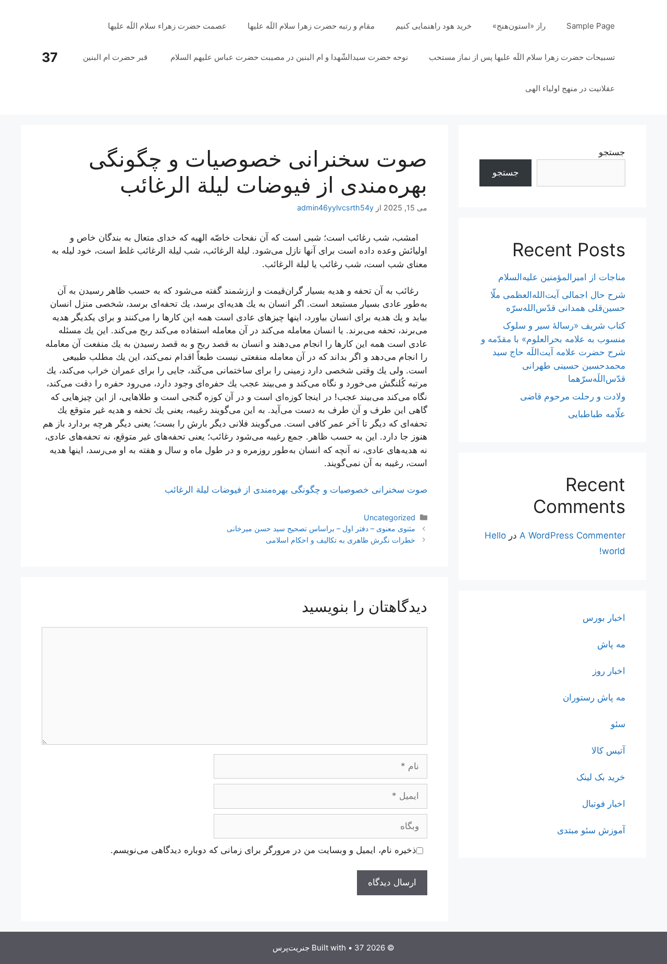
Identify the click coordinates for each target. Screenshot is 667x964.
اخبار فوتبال (603, 803)
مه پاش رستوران (594, 697)
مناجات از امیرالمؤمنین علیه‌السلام (561, 277)
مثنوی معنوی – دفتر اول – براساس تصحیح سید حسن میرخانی (321, 528)
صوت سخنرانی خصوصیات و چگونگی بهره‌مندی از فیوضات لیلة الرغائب (296, 489)
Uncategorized (389, 517)
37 (50, 57)
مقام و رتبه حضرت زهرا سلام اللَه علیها (311, 26)
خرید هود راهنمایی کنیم (434, 26)
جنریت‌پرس (291, 948)
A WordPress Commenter (572, 535)
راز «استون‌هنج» (519, 26)
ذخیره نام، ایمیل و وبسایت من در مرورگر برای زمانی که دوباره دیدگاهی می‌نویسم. (263, 850)
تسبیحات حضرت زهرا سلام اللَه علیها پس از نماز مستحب (522, 57)
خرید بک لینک (600, 777)
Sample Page (590, 26)
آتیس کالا (608, 750)
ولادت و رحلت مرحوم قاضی (572, 396)
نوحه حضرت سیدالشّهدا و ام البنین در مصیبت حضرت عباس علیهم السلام (289, 57)
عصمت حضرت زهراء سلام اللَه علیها (167, 26)
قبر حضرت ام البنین (116, 57)
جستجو (612, 152)
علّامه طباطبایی (596, 414)
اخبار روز (608, 671)
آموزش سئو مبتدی (591, 830)
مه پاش (611, 644)
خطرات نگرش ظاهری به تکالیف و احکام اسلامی (340, 539)
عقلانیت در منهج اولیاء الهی (570, 88)
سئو (618, 724)
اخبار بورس (604, 617)
